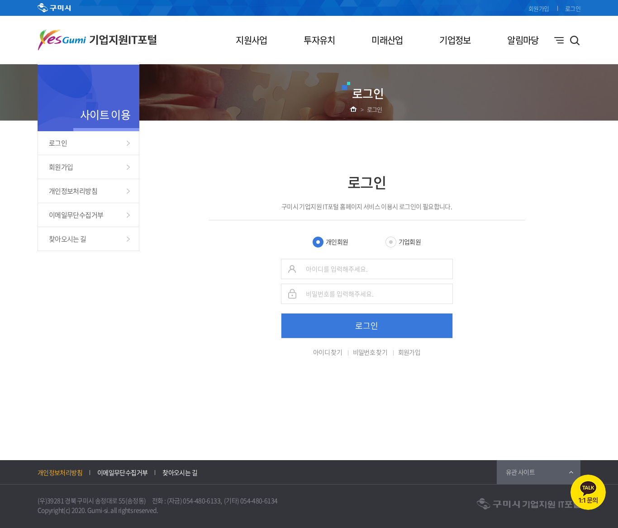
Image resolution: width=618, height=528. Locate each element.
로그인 (572, 8)
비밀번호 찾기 (370, 352)
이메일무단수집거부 (76, 215)
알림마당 (522, 40)
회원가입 (538, 8)
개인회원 (337, 241)
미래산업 (387, 40)
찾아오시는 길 (67, 239)
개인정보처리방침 (73, 191)
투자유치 (319, 40)
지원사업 (251, 40)
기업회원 (410, 241)
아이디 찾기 (327, 352)
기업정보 (455, 40)
